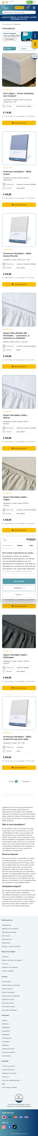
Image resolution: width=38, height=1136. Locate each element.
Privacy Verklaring (8, 971)
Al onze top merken (8, 1066)
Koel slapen (6, 1041)
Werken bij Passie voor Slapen (12, 960)
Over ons (5, 964)
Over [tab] (31, 545)
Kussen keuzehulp (8, 1069)
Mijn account (6, 936)
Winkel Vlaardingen (8, 992)
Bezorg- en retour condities (11, 946)
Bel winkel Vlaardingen (9, 1010)
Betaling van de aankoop (10, 928)
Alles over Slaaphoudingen (11, 1080)
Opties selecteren (20, 123)
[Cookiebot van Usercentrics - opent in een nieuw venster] (27, 539)
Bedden (4, 1020)
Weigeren (19, 594)
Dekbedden (6, 1034)
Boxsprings (5, 1031)
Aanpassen (18, 588)
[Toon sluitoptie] (35, 56)
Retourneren (6, 943)
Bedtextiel (10, 24)
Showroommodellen (8, 1052)
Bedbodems (6, 1027)
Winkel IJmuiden (7, 989)
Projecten (5, 957)
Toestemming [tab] (7, 545)
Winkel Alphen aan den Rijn (11, 985)
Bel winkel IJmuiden (8, 1006)
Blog (3, 1084)
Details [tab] (19, 545)
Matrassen (5, 1045)
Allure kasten (6, 1056)
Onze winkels (6, 981)
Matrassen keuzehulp (9, 1073)
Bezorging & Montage (9, 932)
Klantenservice (7, 939)
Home (4, 24)
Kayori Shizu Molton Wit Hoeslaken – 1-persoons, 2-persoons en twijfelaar (16, 335)
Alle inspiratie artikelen (9, 1087)
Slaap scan (5, 1077)
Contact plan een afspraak (10, 996)
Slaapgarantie (6, 925)
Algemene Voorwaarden (10, 967)
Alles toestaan (19, 581)
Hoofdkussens (7, 1038)
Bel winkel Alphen (8, 1003)
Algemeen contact (8, 999)
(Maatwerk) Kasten (8, 1049)
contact (31, 903)
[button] (34, 8)
